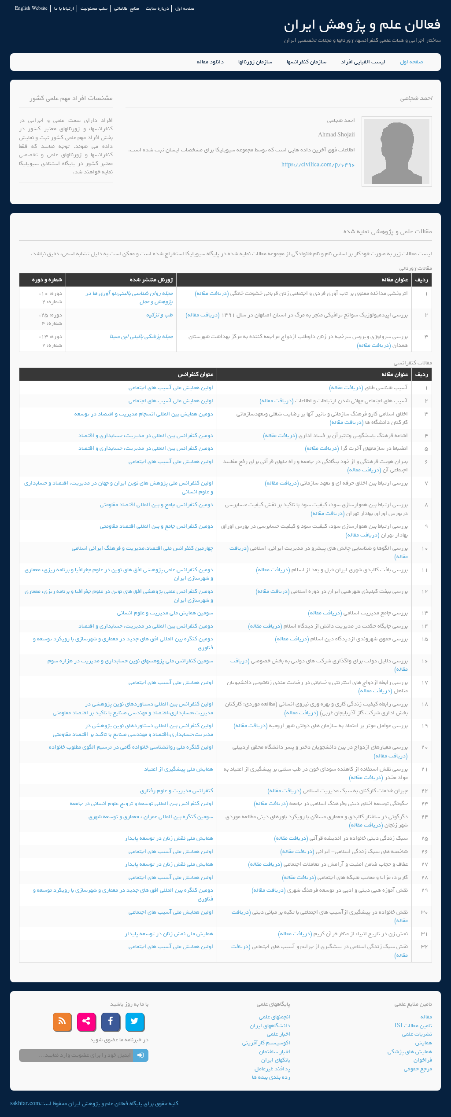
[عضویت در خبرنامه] (140, 1055)
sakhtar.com (25, 1103)
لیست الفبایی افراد (363, 62)
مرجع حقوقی (418, 1068)
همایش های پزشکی (410, 1051)
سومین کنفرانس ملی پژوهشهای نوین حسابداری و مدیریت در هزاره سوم (130, 660)
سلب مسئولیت (94, 8)
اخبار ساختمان (274, 1051)
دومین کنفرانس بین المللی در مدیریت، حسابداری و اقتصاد (145, 435)
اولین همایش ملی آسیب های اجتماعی (171, 387)
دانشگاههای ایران (270, 1025)
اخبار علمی (278, 1034)
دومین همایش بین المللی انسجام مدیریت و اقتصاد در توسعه (143, 414)
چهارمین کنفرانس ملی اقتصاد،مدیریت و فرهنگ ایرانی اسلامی (142, 548)
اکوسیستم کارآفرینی (266, 1042)
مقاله (426, 1016)
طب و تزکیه (159, 315)
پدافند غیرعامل (272, 1068)
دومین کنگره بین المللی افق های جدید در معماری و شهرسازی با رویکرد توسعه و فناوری (123, 643)
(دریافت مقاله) (212, 293)
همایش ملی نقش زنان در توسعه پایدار (169, 838)
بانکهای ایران (275, 1060)
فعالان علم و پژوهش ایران (362, 24)
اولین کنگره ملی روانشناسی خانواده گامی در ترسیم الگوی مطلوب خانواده (131, 747)
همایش (423, 1042)
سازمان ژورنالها (255, 62)
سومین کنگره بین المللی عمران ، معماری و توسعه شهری (151, 816)
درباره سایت (157, 8)
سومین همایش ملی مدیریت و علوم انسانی (165, 612)
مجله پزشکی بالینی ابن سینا (141, 336)
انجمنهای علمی (274, 1016)
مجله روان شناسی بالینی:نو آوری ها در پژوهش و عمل (129, 298)
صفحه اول (184, 8)
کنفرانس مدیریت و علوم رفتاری (176, 790)
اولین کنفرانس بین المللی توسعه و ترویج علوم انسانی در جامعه (141, 803)
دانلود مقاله (210, 62)
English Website (31, 8)
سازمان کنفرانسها (306, 62)
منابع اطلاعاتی (126, 8)
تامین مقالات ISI (413, 1025)
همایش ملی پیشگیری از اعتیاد (178, 769)
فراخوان (423, 1060)
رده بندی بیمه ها (271, 1077)
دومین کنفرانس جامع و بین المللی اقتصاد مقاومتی (156, 504)
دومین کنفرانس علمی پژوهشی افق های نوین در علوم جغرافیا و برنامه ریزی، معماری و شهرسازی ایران (119, 574)
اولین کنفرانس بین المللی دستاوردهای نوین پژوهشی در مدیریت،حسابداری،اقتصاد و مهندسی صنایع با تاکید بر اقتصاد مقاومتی (133, 708)
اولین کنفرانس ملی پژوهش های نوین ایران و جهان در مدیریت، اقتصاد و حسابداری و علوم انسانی (118, 487)
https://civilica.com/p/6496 (318, 164)
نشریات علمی (417, 1034)
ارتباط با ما (64, 8)
